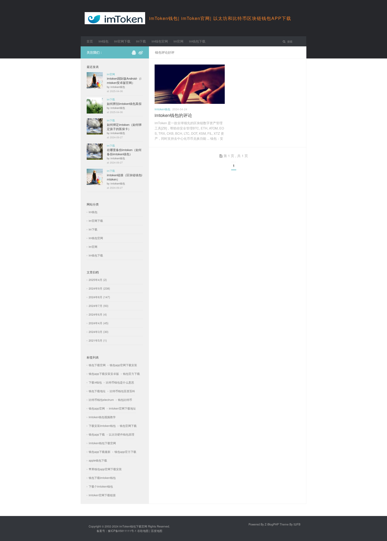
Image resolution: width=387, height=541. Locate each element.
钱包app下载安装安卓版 (104, 374)
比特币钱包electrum (101, 400)
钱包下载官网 (97, 365)
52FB (296, 524)
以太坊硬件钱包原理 (121, 434)
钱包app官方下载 (125, 452)
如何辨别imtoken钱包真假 (124, 103)
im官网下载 (122, 41)
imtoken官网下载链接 (102, 495)
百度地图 (156, 531)
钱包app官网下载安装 (123, 365)
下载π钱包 (95, 382)
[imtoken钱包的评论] (190, 103)
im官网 (178, 41)
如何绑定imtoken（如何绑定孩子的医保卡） (124, 126)
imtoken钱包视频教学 (102, 417)
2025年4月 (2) (98, 280)
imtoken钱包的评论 (173, 115)
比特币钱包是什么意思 (120, 382)
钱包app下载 (97, 434)
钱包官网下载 (128, 426)
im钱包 (103, 41)
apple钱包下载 (98, 460)
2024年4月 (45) (98, 323)
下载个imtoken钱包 (101, 486)
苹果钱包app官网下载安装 (105, 469)
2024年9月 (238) (99, 288)
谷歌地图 (143, 531)
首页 (89, 41)
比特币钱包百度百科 (122, 391)
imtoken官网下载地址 (122, 408)
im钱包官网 (160, 41)
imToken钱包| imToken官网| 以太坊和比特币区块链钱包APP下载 (220, 18)
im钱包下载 (197, 41)
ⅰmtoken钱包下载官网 (102, 443)
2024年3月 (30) (98, 332)
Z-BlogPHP (272, 524)
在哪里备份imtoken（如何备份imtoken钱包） (124, 152)
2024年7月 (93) (98, 306)
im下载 (141, 41)
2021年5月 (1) (98, 340)
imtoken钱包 (162, 109)
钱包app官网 (97, 408)
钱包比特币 (125, 400)
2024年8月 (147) (99, 297)
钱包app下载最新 (99, 452)
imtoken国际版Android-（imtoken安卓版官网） (124, 80)
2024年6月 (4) (98, 314)
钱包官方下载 (131, 374)
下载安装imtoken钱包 (102, 426)
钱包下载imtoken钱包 (102, 478)
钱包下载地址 (97, 391)
